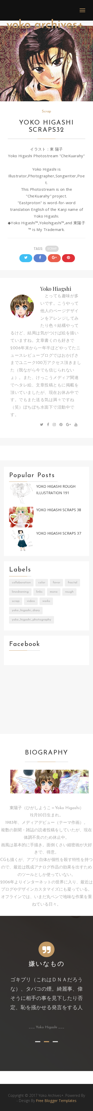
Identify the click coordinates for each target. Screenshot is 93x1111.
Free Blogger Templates (56, 1100)
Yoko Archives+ (44, 25)
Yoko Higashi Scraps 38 (58, 509)
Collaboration (21, 582)
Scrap (46, 111)
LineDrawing (20, 591)
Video (31, 601)
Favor (56, 582)
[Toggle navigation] (82, 10)
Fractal (72, 582)
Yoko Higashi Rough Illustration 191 (55, 489)
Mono (54, 591)
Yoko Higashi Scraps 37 (58, 533)
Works (46, 601)
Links (39, 591)
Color (41, 582)
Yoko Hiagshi (55, 288)
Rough (69, 591)
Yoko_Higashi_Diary (26, 610)
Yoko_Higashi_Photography (31, 619)
